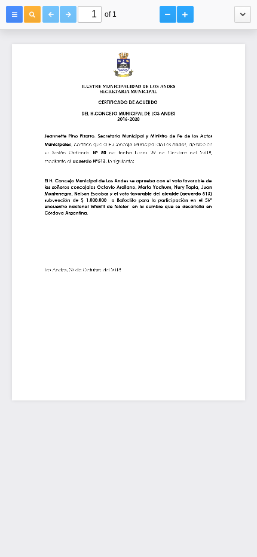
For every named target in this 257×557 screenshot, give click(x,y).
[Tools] (242, 14)
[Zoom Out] (168, 14)
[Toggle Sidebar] (14, 14)
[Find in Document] (32, 14)
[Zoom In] (185, 14)
